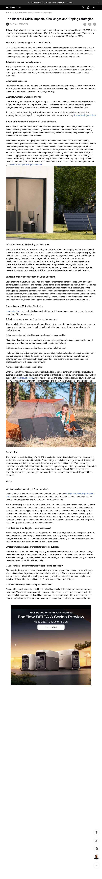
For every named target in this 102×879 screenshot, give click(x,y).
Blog (13, 12)
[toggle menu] (93, 7)
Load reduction (12, 311)
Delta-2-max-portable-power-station (26, 164)
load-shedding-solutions (85, 115)
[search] (83, 7)
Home (7, 12)
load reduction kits (25, 378)
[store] (88, 7)
